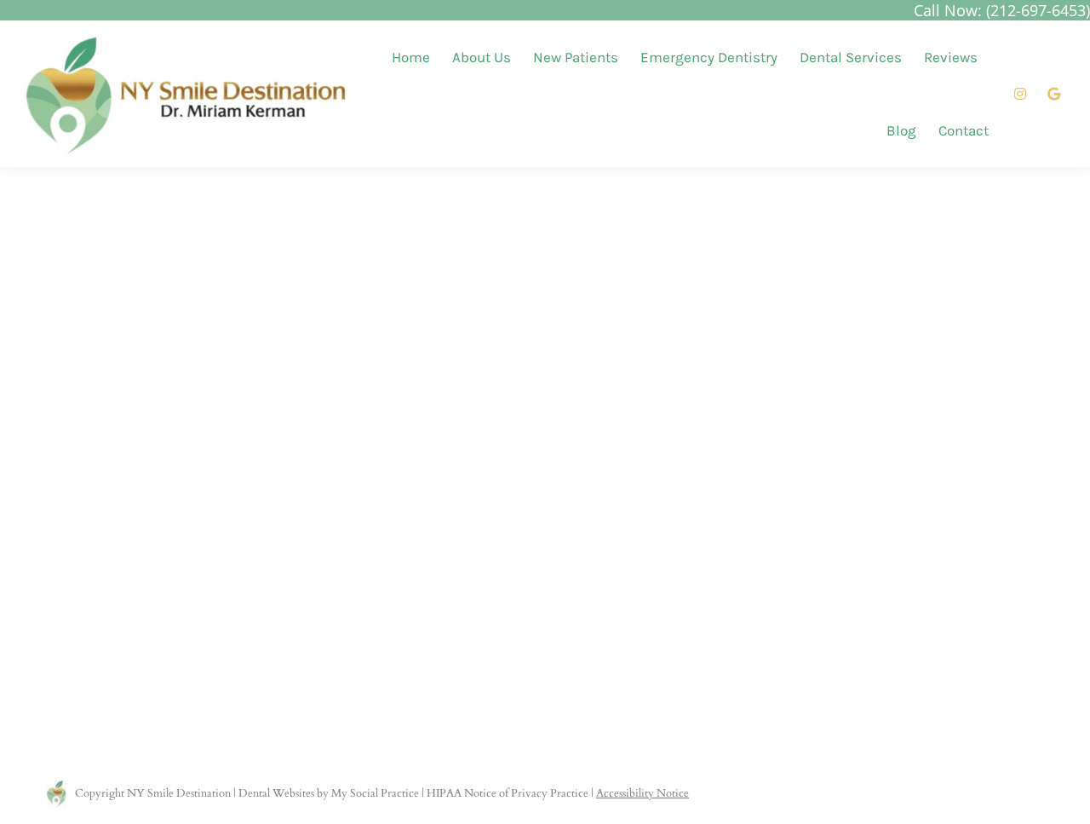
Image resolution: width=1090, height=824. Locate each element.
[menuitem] (411, 57)
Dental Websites (276, 793)
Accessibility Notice (642, 793)
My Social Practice (374, 793)
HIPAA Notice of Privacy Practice (507, 793)
